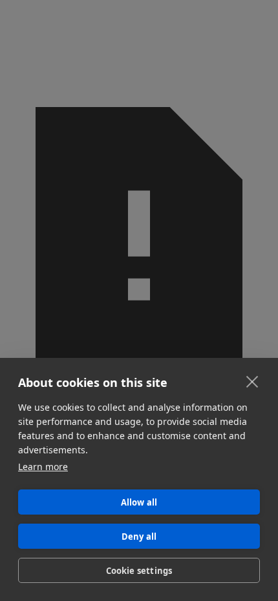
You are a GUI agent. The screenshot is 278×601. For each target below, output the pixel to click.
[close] (252, 381)
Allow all (139, 502)
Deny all (139, 536)
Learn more (43, 466)
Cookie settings (139, 570)
